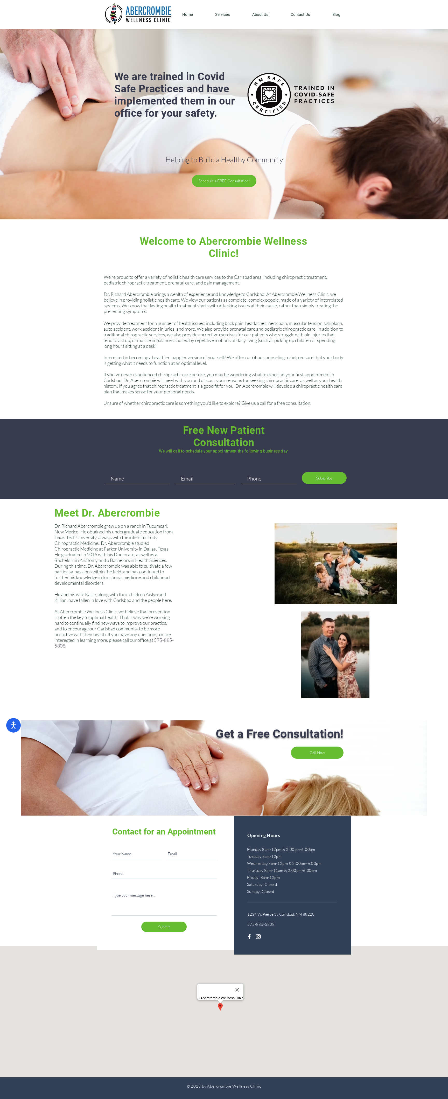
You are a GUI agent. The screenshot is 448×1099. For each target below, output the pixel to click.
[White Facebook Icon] (249, 936)
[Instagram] (258, 936)
